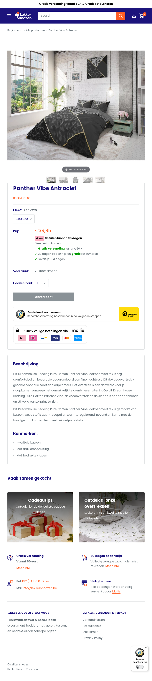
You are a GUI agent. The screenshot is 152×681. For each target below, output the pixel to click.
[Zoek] (120, 16)
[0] (141, 16)
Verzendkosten (93, 620)
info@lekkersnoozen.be (40, 588)
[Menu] (146, 648)
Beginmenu (14, 30)
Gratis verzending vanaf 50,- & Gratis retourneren (76, 4)
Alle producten (35, 30)
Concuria (32, 669)
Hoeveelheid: (23, 283)
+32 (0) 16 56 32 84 (35, 581)
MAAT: (25, 210)
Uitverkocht (44, 297)
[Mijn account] (134, 16)
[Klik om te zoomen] (76, 105)
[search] (77, 16)
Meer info (23, 568)
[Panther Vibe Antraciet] (52, 181)
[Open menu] (9, 15)
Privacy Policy (92, 638)
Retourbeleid (91, 626)
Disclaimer (90, 632)
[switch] (139, 667)
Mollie (116, 591)
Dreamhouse (21, 198)
